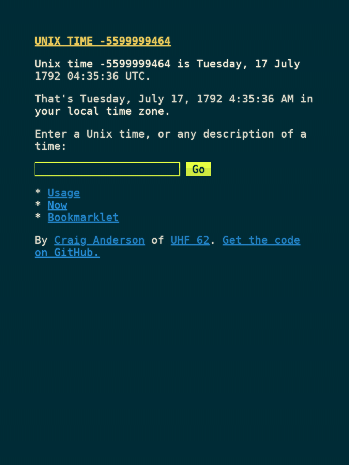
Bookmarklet (83, 217)
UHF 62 (190, 240)
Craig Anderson (99, 240)
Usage (64, 193)
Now (57, 205)
